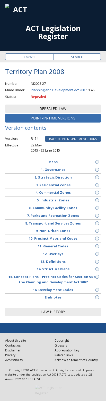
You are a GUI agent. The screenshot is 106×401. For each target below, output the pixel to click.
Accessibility (14, 360)
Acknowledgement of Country (76, 360)
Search (77, 56)
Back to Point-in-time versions (73, 139)
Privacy (10, 355)
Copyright (62, 340)
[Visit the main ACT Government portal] (53, 390)
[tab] (53, 109)
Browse (29, 56)
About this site (15, 340)
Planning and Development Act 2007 (59, 90)
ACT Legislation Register (53, 32)
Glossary (61, 345)
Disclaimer (13, 350)
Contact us (13, 345)
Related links (64, 355)
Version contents (26, 127)
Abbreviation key (67, 350)
